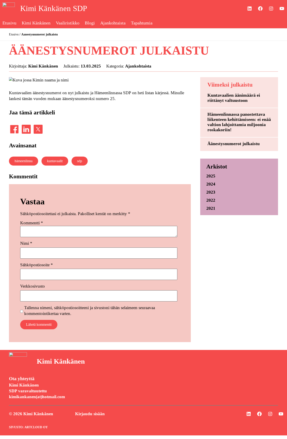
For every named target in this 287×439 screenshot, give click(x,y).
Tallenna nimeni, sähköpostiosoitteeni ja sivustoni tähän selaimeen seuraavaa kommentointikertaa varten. (89, 310)
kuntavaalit (55, 161)
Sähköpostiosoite (36, 264)
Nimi (26, 243)
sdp (79, 161)
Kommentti (31, 223)
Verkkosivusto (32, 286)
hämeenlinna (24, 161)
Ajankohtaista (138, 66)
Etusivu (14, 34)
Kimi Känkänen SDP (53, 8)
